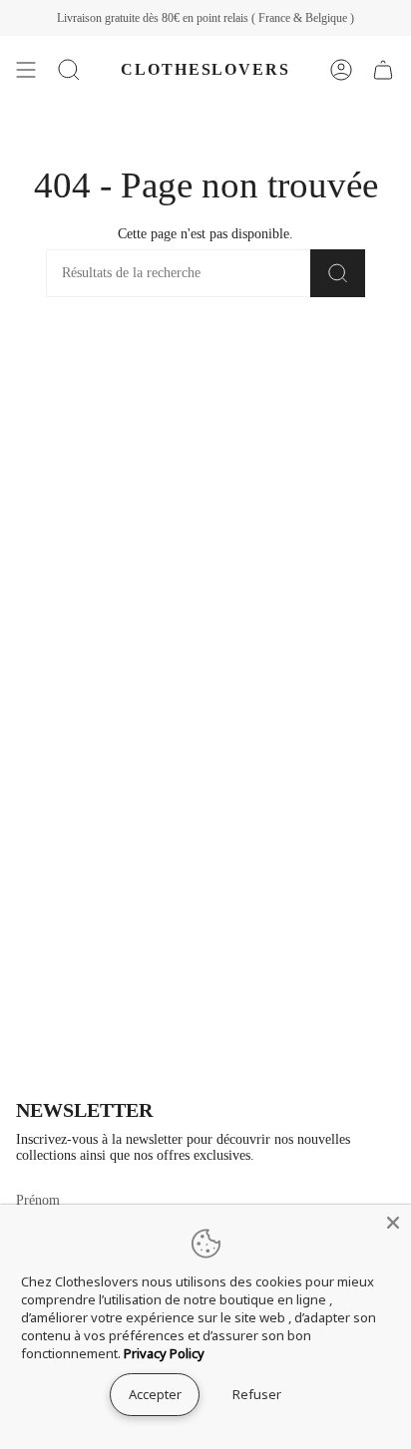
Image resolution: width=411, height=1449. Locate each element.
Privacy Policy (164, 1353)
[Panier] (383, 70)
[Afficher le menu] (26, 70)
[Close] (393, 1223)
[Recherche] (337, 273)
